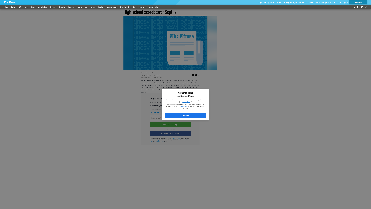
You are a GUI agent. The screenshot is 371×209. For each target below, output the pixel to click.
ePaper (260, 2)
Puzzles (93, 7)
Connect (317, 2)
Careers (310, 2)
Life (20, 7)
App (86, 7)
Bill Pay (266, 2)
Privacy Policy (186, 102)
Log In (339, 2)
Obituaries (62, 7)
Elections (13, 7)
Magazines (100, 7)
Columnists (53, 7)
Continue (185, 115)
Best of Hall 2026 (124, 7)
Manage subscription (328, 2)
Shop (134, 7)
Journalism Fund (42, 7)
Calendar (79, 7)
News (6, 7)
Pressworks (302, 2)
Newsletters (71, 7)
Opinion (33, 7)
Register (345, 2)
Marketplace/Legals (290, 2)
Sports (26, 7)
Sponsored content (112, 7)
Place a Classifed (276, 2)
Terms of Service (188, 100)
